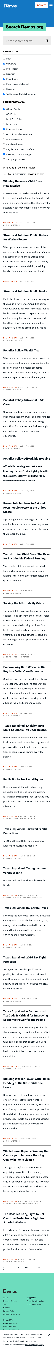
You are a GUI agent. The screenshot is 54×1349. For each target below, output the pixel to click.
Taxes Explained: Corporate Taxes (25, 908)
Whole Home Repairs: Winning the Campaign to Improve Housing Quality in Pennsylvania (25, 1155)
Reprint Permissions (11, 1314)
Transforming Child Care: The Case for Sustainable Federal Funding (26, 556)
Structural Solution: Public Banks (25, 291)
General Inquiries (10, 1323)
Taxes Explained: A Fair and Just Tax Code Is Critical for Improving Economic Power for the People (25, 1015)
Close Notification (49, 1339)
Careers (6, 1307)
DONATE (41, 5)
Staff (5, 1304)
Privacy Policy (9, 1311)
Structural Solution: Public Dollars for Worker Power (25, 237)
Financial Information (35, 1301)
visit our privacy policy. (34, 1344)
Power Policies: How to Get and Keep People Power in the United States (24, 507)
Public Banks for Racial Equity (23, 779)
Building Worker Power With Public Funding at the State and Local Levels (26, 1082)
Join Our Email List (34, 1304)
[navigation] (51, 5)
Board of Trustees (10, 1301)
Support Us (31, 1297)
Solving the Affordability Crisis (23, 603)
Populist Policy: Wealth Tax (21, 350)
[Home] (10, 8)
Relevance (19, 174)
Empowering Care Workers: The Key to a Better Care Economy (24, 669)
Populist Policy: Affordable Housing (26, 458)
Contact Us (8, 1320)
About (5, 1297)
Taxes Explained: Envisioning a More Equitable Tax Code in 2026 (25, 727)
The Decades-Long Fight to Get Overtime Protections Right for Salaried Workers (23, 1218)
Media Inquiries (9, 1326)
